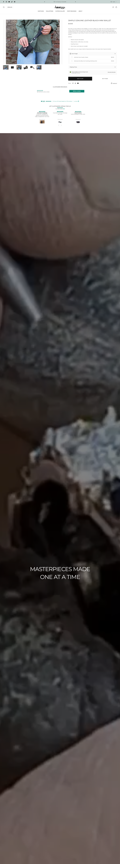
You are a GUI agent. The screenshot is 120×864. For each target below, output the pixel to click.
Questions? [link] (115, 83)
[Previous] (44, 1)
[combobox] (114, 1)
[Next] (75, 1)
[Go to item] (6, 67)
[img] (60, 107)
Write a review (77, 91)
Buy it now (105, 78)
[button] (59, 125)
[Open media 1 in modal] (33, 42)
